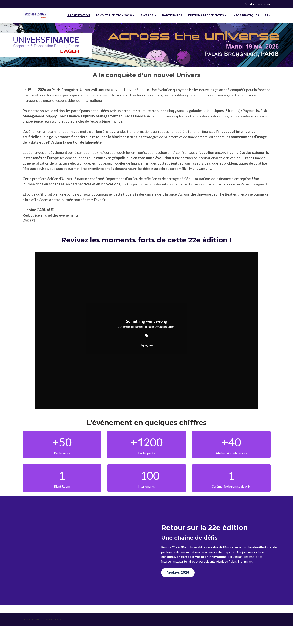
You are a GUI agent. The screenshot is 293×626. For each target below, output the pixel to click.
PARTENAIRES (172, 15)
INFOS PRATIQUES (246, 15)
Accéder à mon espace (258, 4)
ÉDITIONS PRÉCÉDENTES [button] (206, 15)
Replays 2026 (177, 572)
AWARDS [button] (147, 15)
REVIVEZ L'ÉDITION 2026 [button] (114, 15)
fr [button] (267, 15)
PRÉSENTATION (78, 15)
